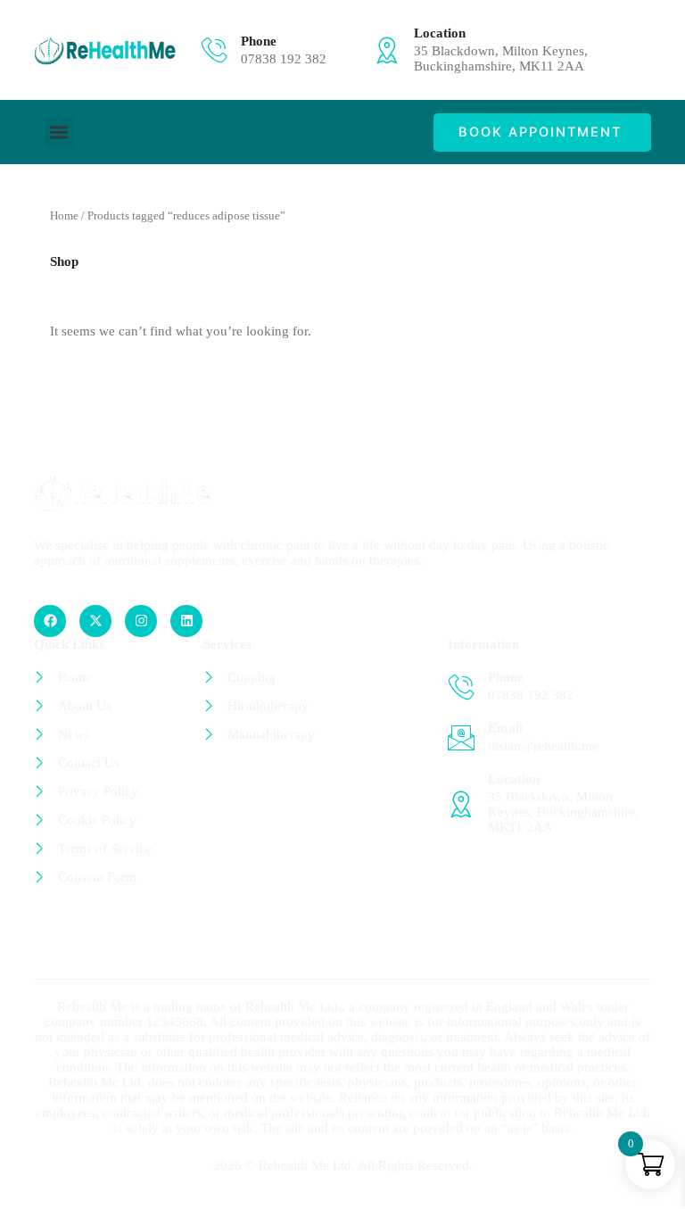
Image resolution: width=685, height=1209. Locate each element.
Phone (258, 41)
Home (64, 215)
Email (505, 728)
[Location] (387, 50)
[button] (59, 132)
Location (440, 33)
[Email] (461, 738)
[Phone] (214, 50)
